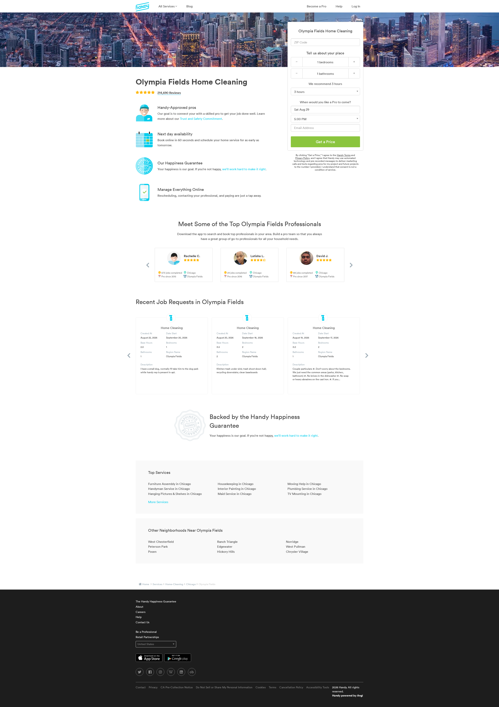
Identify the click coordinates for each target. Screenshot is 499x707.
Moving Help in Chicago (304, 484)
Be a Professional (146, 632)
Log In (356, 6)
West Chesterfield (161, 542)
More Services (158, 502)
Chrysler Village (297, 552)
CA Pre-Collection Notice (177, 687)
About (139, 606)
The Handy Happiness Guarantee (156, 601)
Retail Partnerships (147, 637)
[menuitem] (167, 6)
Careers (140, 612)
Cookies (261, 687)
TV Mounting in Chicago (304, 494)
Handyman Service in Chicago (169, 489)
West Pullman (295, 546)
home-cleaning (174, 584)
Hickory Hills (226, 552)
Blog (189, 6)
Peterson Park (158, 546)
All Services (166, 6)
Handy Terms (343, 155)
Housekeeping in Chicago (235, 484)
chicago (191, 584)
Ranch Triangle (227, 542)
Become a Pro (316, 6)
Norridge (292, 542)
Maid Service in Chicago (234, 494)
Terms (272, 687)
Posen (152, 552)
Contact (141, 687)
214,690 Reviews (169, 93)
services (157, 584)
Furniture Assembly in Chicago (169, 484)
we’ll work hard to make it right (244, 169)
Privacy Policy (302, 158)
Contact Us (142, 622)
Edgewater (224, 546)
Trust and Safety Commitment (201, 119)
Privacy (153, 687)
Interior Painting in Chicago (237, 489)
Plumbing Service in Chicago (307, 489)
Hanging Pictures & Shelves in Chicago (175, 494)
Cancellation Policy (291, 687)
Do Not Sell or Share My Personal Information (224, 687)
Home (145, 584)
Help (339, 6)
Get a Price (325, 141)
